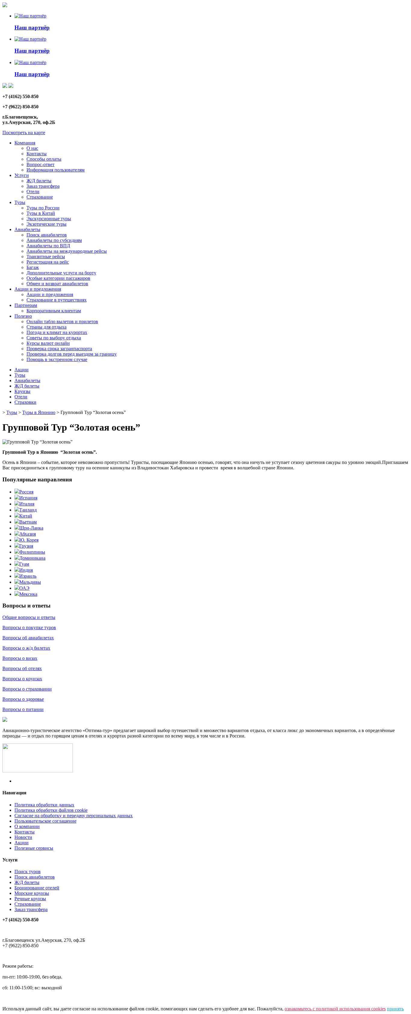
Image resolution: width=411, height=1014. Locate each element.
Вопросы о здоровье (23, 699)
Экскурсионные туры (48, 218)
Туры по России (43, 207)
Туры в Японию (38, 412)
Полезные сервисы (33, 848)
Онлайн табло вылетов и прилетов (62, 321)
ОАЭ (24, 588)
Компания (24, 142)
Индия (26, 570)
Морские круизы (31, 893)
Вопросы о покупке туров (29, 627)
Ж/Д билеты (38, 180)
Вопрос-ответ (40, 164)
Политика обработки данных (44, 804)
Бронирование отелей (36, 887)
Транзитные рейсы (45, 256)
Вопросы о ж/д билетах (26, 648)
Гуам (24, 564)
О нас (32, 148)
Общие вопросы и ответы (28, 617)
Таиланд (28, 509)
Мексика (28, 594)
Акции (21, 369)
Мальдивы (30, 582)
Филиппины (32, 552)
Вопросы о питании (23, 709)
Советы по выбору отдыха (53, 337)
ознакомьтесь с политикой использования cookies (335, 1008)
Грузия (26, 546)
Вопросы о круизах (22, 678)
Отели (32, 191)
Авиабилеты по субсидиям (54, 240)
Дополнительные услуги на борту (61, 272)
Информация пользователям (55, 169)
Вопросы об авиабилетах (28, 637)
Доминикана (32, 558)
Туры (19, 202)
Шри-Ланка (31, 527)
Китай (25, 515)
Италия (26, 503)
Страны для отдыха (46, 326)
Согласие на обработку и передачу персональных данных (73, 815)
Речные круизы (30, 898)
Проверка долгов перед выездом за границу (71, 354)
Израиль (27, 576)
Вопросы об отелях (22, 668)
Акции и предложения (37, 289)
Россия (26, 491)
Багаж (32, 267)
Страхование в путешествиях (56, 299)
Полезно (23, 316)
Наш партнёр (32, 27)
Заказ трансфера (43, 186)
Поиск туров (27, 871)
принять (395, 1008)
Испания (28, 497)
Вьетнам (28, 521)
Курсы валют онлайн (48, 343)
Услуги (21, 175)
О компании (27, 826)
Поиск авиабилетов (46, 234)
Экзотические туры (46, 224)
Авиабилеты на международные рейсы (66, 251)
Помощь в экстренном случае (56, 359)
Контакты (36, 153)
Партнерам (25, 305)
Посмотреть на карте (23, 132)
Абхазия (27, 533)
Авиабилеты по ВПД (48, 245)
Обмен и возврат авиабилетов (57, 283)
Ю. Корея (29, 540)
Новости (23, 837)
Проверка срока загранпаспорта (59, 348)
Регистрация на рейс (47, 261)
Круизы (22, 391)
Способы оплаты (43, 159)
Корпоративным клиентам (53, 310)
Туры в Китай (40, 213)
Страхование (39, 196)
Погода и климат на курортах (56, 332)
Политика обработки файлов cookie (51, 810)
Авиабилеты (27, 229)
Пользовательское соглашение (45, 821)
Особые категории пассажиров (58, 278)
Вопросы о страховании (27, 688)
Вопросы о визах (19, 658)
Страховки (25, 402)
